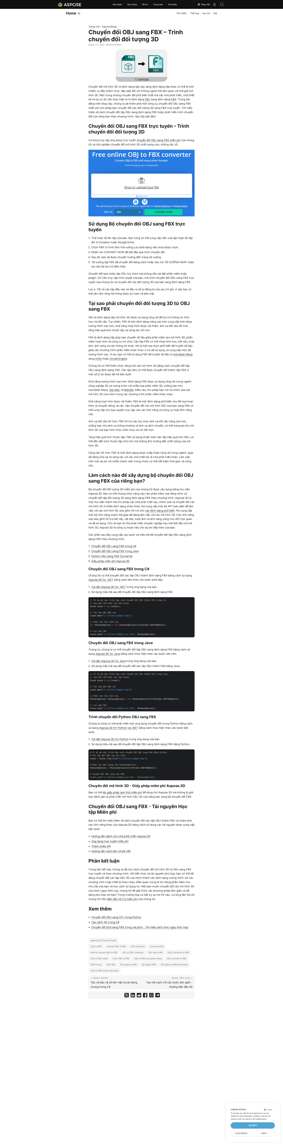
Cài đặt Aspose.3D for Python (110, 739)
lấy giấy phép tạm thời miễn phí (122, 792)
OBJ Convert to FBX (176, 958)
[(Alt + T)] (79, 13)
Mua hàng (132, 4)
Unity (98, 358)
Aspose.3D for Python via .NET (118, 727)
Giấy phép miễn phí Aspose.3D (110, 561)
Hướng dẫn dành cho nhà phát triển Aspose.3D (120, 836)
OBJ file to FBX (155, 952)
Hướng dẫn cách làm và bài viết (111, 851)
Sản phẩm (117, 4)
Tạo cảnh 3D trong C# (105, 922)
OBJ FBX (111, 964)
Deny (264, 1133)
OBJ (147, 99)
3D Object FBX (149, 964)
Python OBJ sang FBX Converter (112, 556)
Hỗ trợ (145, 4)
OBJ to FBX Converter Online (148, 958)
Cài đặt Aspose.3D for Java (108, 661)
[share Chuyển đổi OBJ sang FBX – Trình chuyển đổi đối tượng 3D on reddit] (139, 996)
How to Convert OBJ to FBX (104, 952)
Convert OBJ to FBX (116, 946)
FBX (173, 99)
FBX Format (96, 964)
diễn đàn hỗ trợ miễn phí (122, 899)
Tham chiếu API (101, 846)
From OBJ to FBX (121, 958)
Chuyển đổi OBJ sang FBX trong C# (113, 546)
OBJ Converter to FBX (178, 952)
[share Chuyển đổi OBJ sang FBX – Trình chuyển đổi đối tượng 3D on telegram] (157, 996)
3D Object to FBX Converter (174, 964)
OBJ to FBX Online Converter (105, 970)
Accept (253, 1125)
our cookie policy (259, 1119)
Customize (241, 1133)
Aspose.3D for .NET (100, 579)
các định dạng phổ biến (160, 510)
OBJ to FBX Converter (132, 952)
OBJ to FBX (96, 946)
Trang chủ (93, 26)
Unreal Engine (118, 358)
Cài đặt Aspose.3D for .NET (108, 587)
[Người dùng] (214, 4)
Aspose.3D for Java (108, 653)
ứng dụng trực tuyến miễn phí (109, 841)
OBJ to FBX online (99, 958)
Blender (129, 389)
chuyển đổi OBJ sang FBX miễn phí (158, 140)
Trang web (158, 4)
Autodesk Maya (182, 354)
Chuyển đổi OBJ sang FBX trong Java (115, 551)
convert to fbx (157, 946)
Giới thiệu (172, 4)
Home (71, 13)
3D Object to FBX (128, 964)
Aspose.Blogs (109, 26)
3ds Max (114, 389)
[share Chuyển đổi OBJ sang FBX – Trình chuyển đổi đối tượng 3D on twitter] (126, 996)
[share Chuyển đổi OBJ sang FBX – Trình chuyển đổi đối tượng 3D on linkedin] (133, 996)
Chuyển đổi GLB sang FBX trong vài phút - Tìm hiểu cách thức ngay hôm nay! (139, 927)
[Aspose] (69, 4)
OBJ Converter (138, 946)
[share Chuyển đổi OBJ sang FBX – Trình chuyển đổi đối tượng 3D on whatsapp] (151, 996)
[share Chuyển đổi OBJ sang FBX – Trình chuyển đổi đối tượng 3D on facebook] (145, 996)
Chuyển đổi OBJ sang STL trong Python (116, 917)
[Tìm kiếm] (222, 4)
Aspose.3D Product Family (103, 940)
